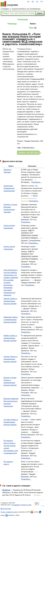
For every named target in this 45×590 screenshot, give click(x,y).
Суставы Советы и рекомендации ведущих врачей (11, 422)
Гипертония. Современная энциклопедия (9, 188)
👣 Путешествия (6, 508)
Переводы (12, 24)
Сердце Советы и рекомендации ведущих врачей (10, 359)
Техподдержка (15, 504)
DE (33, 2)
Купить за (28, 152)
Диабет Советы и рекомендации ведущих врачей (10, 338)
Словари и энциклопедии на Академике (20, 9)
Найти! (39, 13)
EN (28, 2)
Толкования (22, 20)
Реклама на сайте (26, 504)
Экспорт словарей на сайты (9, 512)
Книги (33, 24)
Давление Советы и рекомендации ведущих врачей (11, 319)
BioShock (6, 490)
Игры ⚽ (33, 28)
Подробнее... (36, 182)
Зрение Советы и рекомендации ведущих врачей (10, 301)
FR (42, 2)
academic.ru (9, 3)
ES (37, 2)
